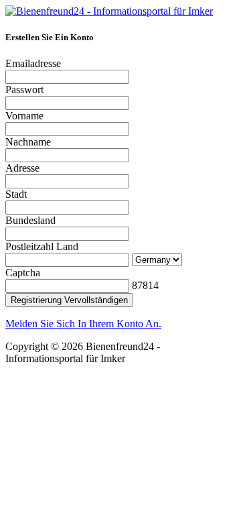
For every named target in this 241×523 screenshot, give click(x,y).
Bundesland (30, 220)
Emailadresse (33, 63)
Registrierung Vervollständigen (69, 300)
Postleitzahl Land (41, 246)
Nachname (28, 142)
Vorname (24, 115)
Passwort (24, 89)
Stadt (16, 194)
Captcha (22, 272)
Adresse (22, 168)
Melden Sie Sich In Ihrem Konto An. (83, 323)
